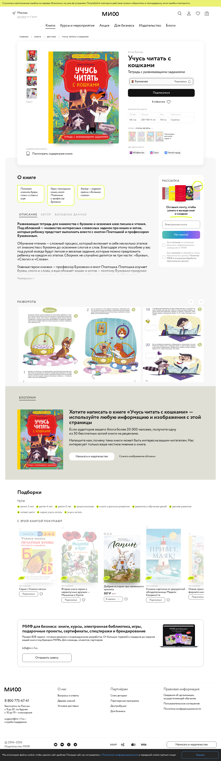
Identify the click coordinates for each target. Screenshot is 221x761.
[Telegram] (75, 744)
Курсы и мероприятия (77, 25)
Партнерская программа (124, 701)
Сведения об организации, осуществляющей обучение (180, 697)
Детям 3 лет (27, 506)
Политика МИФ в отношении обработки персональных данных (183, 258)
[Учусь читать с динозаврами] (160, 136)
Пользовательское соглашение (182, 703)
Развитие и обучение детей (151, 506)
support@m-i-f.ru (14, 719)
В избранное (158, 101)
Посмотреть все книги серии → (169, 136)
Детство (51, 37)
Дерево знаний (66, 701)
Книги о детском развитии (114, 506)
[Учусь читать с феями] (141, 136)
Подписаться (161, 93)
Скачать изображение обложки (137, 456)
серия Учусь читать (51, 512)
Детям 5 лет (64, 506)
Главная (24, 37)
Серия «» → (140, 128)
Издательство (150, 25)
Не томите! (181, 235)
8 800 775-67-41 (17, 701)
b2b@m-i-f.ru (30, 648)
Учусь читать (74, 512)
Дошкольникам (85, 506)
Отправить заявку (46, 658)
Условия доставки (68, 706)
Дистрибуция (118, 706)
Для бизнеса (124, 25)
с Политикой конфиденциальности (119, 755)
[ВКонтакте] (62, 744)
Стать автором (118, 695)
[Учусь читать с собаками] (151, 136)
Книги (50, 25)
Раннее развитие (181, 506)
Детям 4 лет (45, 506)
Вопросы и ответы (68, 695)
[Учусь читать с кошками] (132, 136)
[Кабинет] (189, 13)
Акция (104, 25)
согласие (176, 242)
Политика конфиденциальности (182, 709)
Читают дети (27, 512)
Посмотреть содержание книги (52, 154)
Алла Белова (135, 52)
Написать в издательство (92, 456)
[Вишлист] (198, 13)
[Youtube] (55, 744)
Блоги (170, 25)
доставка (21, 17)
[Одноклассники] (69, 744)
